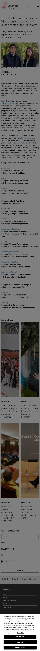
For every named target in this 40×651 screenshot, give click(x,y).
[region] (20, 632)
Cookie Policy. (20, 633)
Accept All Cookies (20, 647)
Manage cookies (20, 636)
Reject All (20, 642)
